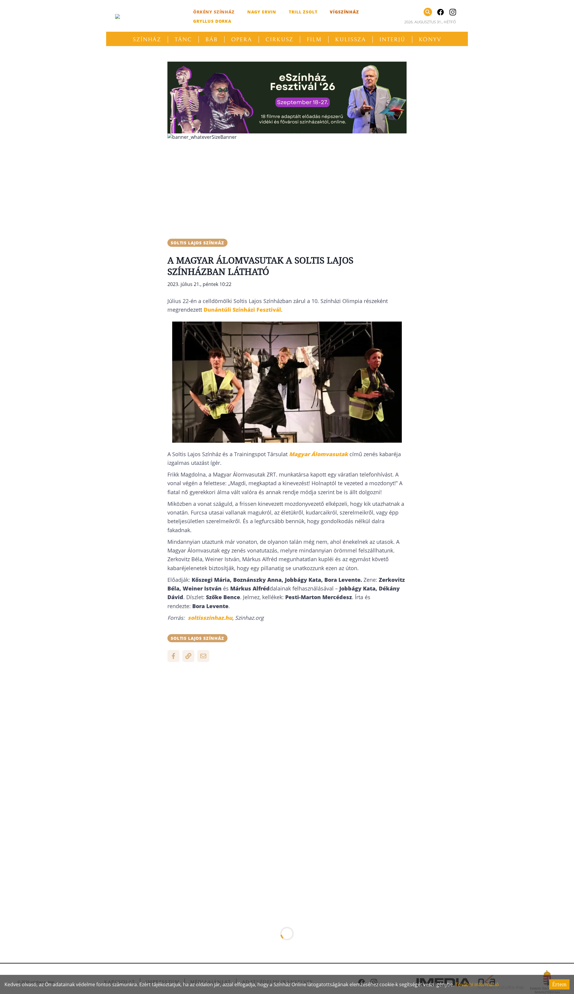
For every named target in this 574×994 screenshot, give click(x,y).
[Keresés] (428, 12)
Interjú (392, 39)
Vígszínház (344, 12)
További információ (477, 984)
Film (314, 39)
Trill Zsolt (303, 12)
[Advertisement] (287, 187)
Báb (211, 39)
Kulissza (350, 39)
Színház (147, 39)
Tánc (183, 39)
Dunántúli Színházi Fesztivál (242, 309)
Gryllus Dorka (212, 21)
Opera (241, 39)
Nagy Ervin (261, 12)
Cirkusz (279, 39)
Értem (559, 984)
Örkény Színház (214, 12)
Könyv (430, 39)
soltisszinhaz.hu (209, 617)
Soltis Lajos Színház (197, 243)
